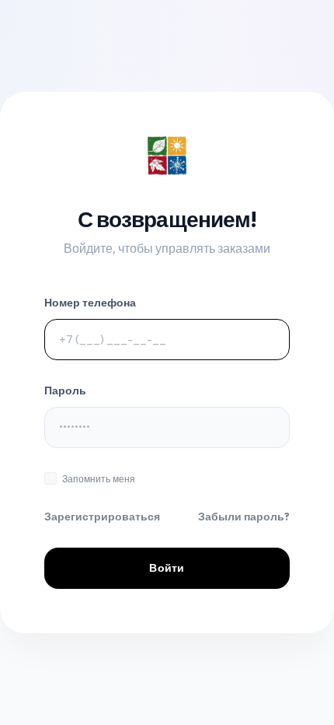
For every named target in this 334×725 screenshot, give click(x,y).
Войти (166, 568)
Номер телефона (90, 303)
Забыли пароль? (244, 517)
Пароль (65, 391)
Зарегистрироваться (102, 517)
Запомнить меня (98, 479)
